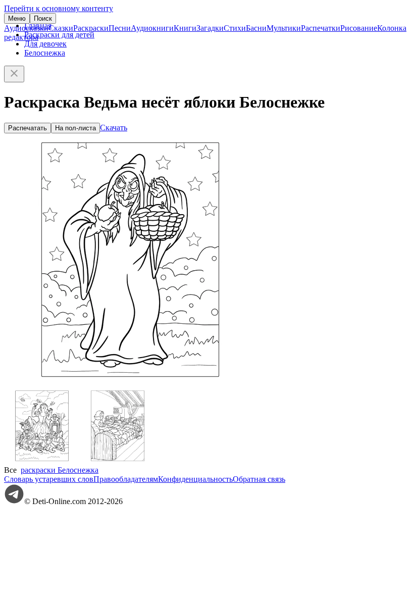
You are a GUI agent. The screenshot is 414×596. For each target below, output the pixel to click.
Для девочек (45, 43)
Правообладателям (125, 479)
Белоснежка (44, 52)
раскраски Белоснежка (59, 470)
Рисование (358, 28)
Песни (120, 28)
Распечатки (320, 28)
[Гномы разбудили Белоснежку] (118, 461)
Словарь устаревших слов (48, 479)
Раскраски (91, 28)
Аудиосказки (26, 28)
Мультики (284, 28)
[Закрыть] (14, 74)
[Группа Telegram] (14, 501)
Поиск (43, 18)
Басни (256, 28)
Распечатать (27, 128)
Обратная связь (259, 479)
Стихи (235, 28)
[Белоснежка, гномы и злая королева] (42, 461)
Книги (185, 28)
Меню (17, 18)
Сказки (60, 28)
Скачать (113, 127)
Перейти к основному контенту (58, 8)
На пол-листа (75, 128)
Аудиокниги (152, 28)
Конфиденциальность (195, 479)
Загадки (210, 28)
